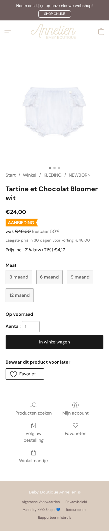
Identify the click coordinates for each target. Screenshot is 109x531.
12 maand (20, 295)
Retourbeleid (76, 509)
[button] (54, 14)
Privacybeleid (76, 502)
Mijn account (75, 413)
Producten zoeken (33, 413)
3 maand (19, 277)
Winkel (29, 175)
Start (11, 175)
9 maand (80, 277)
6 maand (49, 277)
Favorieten (75, 433)
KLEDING (52, 175)
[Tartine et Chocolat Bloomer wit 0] (54, 114)
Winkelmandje (33, 461)
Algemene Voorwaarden (41, 502)
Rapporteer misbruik (54, 517)
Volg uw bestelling (33, 437)
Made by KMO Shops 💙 (41, 509)
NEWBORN (80, 175)
